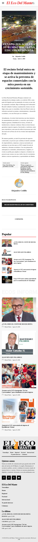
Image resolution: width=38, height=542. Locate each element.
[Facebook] (12, 224)
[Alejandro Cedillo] (19, 183)
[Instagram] (9, 478)
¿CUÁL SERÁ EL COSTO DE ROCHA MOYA (17, 324)
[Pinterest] (21, 224)
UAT (3, 528)
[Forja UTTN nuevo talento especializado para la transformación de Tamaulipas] (7, 279)
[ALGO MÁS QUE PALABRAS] (7, 252)
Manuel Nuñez (8, 327)
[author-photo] (3, 327)
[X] (17, 224)
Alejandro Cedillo (20, 56)
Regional (5, 516)
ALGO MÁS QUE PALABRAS (22, 252)
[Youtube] (19, 478)
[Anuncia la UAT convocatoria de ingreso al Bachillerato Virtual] (7, 270)
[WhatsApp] (25, 224)
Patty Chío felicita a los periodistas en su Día (9, 165)
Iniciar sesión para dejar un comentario (19, 204)
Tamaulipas (19, 40)
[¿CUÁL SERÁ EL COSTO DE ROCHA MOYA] (7, 243)
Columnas (5, 521)
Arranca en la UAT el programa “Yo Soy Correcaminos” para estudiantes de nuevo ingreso (25, 261)
